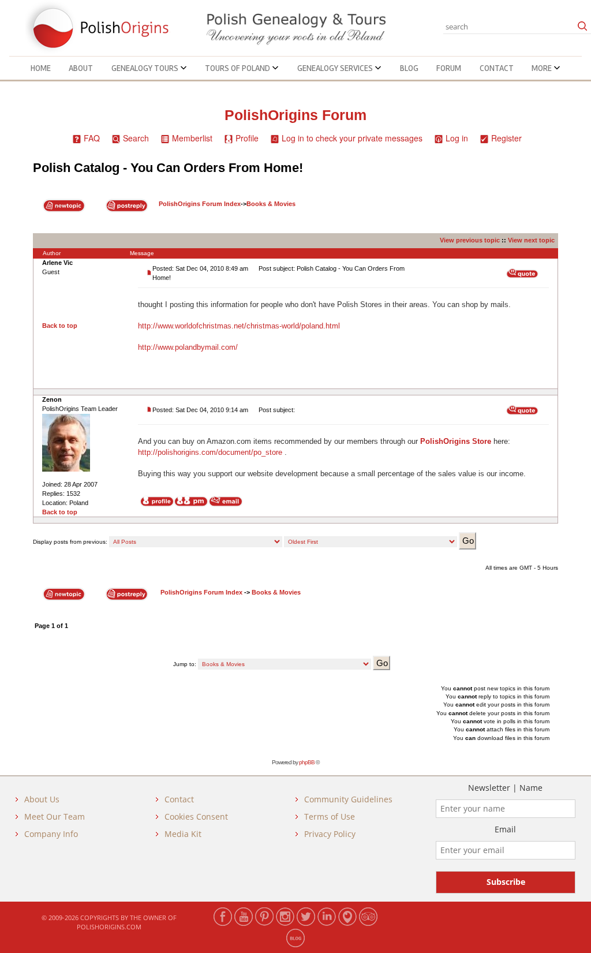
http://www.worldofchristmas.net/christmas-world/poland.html (239, 326)
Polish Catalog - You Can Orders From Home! (168, 167)
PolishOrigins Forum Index (200, 203)
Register (506, 138)
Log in (457, 138)
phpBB (307, 762)
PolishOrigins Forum (295, 115)
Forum (448, 68)
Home (41, 68)
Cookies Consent (196, 816)
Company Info (51, 833)
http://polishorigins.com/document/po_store (210, 452)
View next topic (531, 240)
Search (136, 138)
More (542, 68)
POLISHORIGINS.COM (109, 926)
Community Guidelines (348, 799)
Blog (409, 68)
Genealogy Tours (145, 68)
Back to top (59, 325)
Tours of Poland (238, 68)
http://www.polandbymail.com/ (188, 347)
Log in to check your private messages (352, 138)
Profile (247, 138)
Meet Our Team (54, 816)
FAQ (92, 138)
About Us (41, 799)
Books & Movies (271, 203)
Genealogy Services (336, 68)
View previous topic (470, 240)
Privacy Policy (330, 833)
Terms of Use (329, 816)
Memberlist (192, 138)
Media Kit (182, 833)
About (81, 68)
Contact (497, 68)
